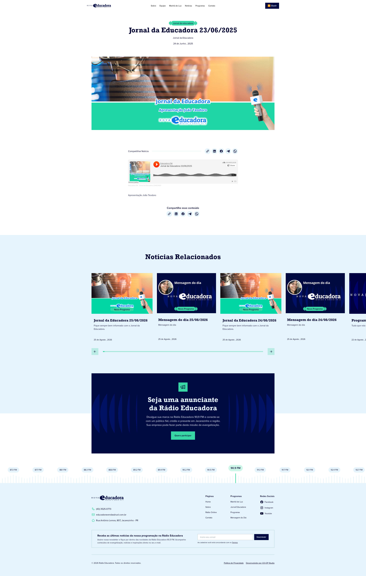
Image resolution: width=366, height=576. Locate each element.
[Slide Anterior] (95, 351)
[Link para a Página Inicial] (108, 498)
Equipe (163, 5)
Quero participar (183, 435)
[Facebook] (221, 151)
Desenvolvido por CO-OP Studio (260, 563)
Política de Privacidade (234, 563)
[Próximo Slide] (271, 351)
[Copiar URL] (207, 151)
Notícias (188, 5)
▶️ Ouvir (272, 5)
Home (208, 501)
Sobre (153, 5)
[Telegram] (228, 151)
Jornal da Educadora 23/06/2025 (150, 185)
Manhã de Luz (175, 5)
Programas (200, 5)
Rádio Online (211, 512)
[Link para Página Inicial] (107, 5)
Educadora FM (133, 185)
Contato (211, 5)
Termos (235, 542)
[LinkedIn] (214, 151)
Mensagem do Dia (238, 517)
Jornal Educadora (238, 507)
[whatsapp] (235, 151)
